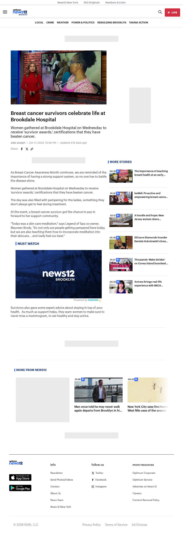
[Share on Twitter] (26, 149)
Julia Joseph (18, 143)
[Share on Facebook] (21, 149)
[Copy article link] (31, 149)
